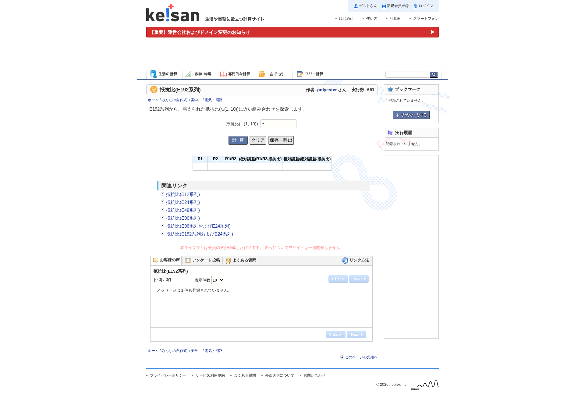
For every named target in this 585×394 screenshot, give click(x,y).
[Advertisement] (292, 54)
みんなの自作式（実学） (181, 100)
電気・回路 (213, 100)
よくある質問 (245, 375)
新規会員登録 (398, 6)
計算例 (395, 18)
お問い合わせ (314, 375)
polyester (327, 89)
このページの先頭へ (361, 357)
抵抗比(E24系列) (183, 202)
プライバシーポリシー (168, 375)
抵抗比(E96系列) (183, 218)
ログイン (426, 6)
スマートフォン (426, 18)
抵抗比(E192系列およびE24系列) (199, 233)
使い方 (371, 18)
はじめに (346, 18)
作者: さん (326, 89)
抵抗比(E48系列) (183, 210)
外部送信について (279, 375)
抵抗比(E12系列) (183, 194)
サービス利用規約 (210, 375)
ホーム (153, 100)
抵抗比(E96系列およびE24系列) (198, 226)
